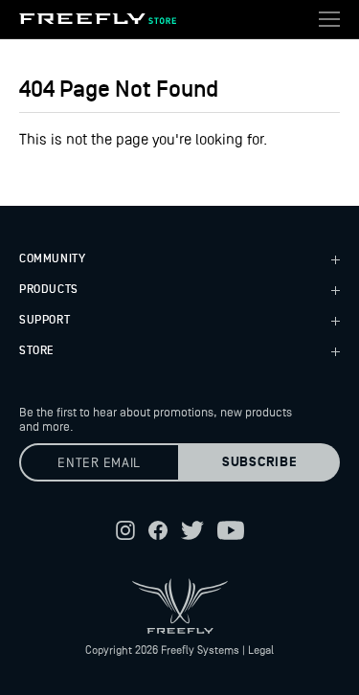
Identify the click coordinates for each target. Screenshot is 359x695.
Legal (261, 650)
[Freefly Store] (97, 19)
